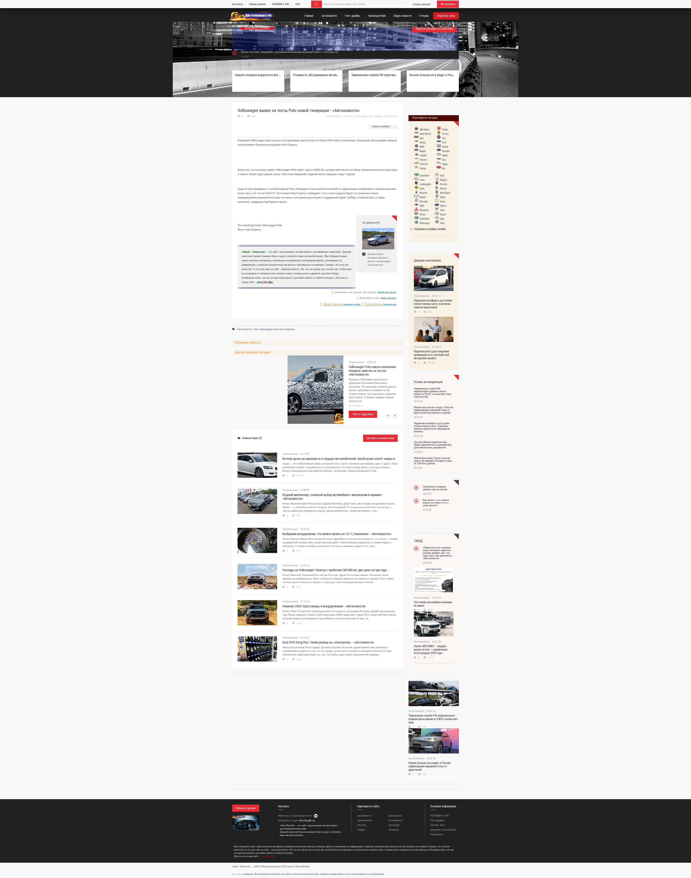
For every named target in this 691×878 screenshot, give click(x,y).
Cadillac (423, 155)
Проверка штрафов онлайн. (430, 229)
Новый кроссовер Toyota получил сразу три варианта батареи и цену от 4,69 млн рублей (433, 461)
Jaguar (445, 164)
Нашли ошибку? (381, 126)
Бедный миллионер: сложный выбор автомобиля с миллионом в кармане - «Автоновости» (333, 496)
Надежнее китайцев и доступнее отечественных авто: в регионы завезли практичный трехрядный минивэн (432, 427)
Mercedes (423, 201)
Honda (445, 146)
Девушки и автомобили (443, 829)
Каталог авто (437, 825)
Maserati (423, 192)
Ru (270, 282)
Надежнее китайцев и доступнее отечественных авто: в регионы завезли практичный (433, 304)
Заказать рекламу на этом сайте (434, 28)
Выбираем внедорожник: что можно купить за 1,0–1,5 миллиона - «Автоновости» (337, 534)
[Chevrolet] (416, 163)
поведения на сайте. (352, 304)
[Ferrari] (438, 133)
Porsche (443, 184)
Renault (443, 188)
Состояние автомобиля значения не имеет (433, 604)
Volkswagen (360, 116)
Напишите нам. (390, 304)
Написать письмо (246, 808)
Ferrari (445, 133)
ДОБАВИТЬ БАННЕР (257, 27)
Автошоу (362, 825)
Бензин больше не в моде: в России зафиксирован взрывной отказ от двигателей (429, 766)
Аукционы (393, 829)
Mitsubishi (423, 210)
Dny (266, 282)
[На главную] (252, 16)
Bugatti (422, 151)
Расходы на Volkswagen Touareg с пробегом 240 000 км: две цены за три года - (335, 570)
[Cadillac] (416, 155)
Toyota (443, 214)
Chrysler (423, 159)
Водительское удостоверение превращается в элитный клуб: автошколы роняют (432, 355)
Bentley (422, 142)
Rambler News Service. (387, 292)
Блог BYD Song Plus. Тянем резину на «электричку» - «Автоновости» (328, 642)
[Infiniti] (438, 155)
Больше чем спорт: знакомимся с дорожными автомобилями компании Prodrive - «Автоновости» (290, 52)
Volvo (442, 223)
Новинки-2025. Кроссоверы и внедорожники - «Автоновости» (324, 606)
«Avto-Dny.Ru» (268, 856)
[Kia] (438, 168)
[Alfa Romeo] (416, 129)
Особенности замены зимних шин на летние (435, 488)
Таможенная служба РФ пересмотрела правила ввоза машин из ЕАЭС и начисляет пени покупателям (374, 75)
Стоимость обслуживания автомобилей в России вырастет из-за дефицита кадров (316, 75)
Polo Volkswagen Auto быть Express (274, 329)
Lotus (421, 188)
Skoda (442, 197)
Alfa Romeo (424, 129)
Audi (421, 138)
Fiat (443, 138)
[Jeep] (438, 159)
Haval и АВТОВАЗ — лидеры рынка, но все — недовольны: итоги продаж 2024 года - (431, 649)
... (233, 861)
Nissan (422, 214)
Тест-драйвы (375, 116)
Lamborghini (425, 184)
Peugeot (443, 180)
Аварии (361, 829)
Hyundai (445, 151)
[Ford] (438, 142)
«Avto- (260, 282)
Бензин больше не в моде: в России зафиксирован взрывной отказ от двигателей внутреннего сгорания (432, 75)
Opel (442, 175)
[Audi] (416, 137)
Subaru (443, 205)
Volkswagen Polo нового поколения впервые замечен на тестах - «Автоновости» (372, 370)
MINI (421, 205)
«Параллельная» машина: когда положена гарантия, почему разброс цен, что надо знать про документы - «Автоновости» (438, 553)
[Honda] (438, 146)
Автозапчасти (364, 820)
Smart (442, 201)
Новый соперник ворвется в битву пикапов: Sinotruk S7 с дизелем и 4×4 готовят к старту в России (258, 75)
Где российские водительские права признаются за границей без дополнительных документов (432, 445)
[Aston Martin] (416, 133)
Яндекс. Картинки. (389, 298)
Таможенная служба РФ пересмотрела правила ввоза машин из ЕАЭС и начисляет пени (433, 719)
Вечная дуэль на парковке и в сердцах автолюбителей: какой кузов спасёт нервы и (339, 459)
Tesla (442, 210)
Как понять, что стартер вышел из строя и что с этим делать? (436, 503)
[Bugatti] (416, 150)
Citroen (422, 168)
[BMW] (416, 146)
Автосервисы (395, 820)
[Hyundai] (438, 150)
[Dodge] (438, 129)
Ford (444, 142)
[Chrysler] (416, 159)
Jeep (444, 159)
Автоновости (244, 329)
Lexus (421, 180)
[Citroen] (416, 168)
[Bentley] (416, 142)
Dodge (445, 129)
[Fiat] (438, 137)
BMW (421, 146)
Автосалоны (395, 815)
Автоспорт (394, 825)
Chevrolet (423, 164)
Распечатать (391, 116)
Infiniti (445, 155)
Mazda (422, 197)
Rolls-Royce (445, 192)
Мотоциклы (436, 834)
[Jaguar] (438, 163)
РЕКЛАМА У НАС (439, 815)
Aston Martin (425, 133)
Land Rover (424, 175)
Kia (443, 168)
